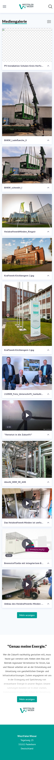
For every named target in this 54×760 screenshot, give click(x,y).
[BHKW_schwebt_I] (27, 165)
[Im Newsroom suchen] (50, 6)
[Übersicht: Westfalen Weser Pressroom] (26, 6)
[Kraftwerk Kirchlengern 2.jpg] (27, 254)
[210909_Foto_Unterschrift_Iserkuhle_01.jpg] (27, 373)
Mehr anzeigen (27, 615)
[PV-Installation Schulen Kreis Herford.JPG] (27, 45)
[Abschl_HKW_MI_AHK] (27, 459)
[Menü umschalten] (4, 6)
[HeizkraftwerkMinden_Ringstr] (27, 210)
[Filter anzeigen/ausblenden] (49, 21)
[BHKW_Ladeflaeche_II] (27, 104)
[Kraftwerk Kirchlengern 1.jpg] (27, 314)
